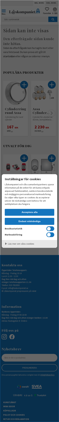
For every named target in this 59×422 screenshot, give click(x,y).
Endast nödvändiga (29, 221)
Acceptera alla (30, 212)
